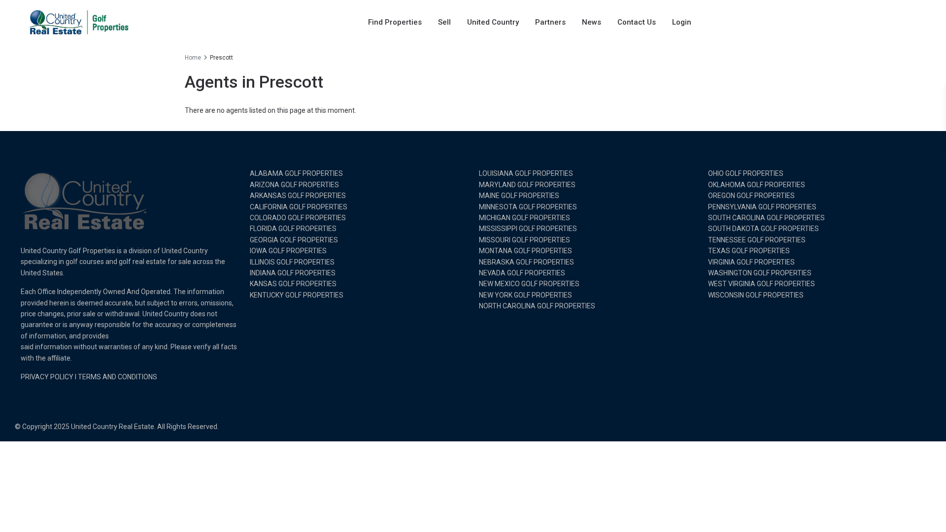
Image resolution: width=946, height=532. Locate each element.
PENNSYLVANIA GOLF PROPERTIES (762, 207)
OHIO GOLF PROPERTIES (745, 173)
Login (681, 22)
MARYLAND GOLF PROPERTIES (527, 185)
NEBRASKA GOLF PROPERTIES (526, 262)
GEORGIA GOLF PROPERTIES (294, 240)
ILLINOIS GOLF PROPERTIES (292, 262)
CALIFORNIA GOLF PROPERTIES (298, 207)
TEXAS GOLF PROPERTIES (749, 251)
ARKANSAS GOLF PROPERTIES (298, 196)
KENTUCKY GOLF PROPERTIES (296, 295)
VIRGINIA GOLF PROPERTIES (751, 262)
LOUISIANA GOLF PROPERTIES (526, 173)
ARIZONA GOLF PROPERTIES (294, 185)
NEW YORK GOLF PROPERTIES (525, 295)
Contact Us (636, 22)
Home (193, 57)
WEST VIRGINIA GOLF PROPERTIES (761, 284)
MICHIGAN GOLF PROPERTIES (524, 218)
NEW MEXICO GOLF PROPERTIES (529, 284)
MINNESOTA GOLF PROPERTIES (528, 207)
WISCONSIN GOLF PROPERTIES (756, 295)
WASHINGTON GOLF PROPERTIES (759, 273)
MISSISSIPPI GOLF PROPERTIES (528, 229)
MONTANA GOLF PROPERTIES (525, 251)
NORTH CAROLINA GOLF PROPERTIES (537, 306)
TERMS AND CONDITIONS (117, 377)
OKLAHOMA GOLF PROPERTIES (756, 185)
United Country (493, 22)
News (591, 22)
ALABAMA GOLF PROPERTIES (296, 173)
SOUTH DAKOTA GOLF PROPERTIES (763, 229)
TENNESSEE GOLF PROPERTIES (757, 240)
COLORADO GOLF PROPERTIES (298, 218)
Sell (444, 22)
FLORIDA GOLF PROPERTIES (293, 229)
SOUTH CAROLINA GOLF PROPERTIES (766, 218)
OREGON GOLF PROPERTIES (751, 196)
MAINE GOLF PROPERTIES (519, 196)
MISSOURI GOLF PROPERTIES (524, 240)
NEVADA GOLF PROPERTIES (522, 273)
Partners (550, 22)
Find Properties (395, 22)
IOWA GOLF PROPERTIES (288, 251)
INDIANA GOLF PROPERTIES (293, 273)
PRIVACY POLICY (47, 377)
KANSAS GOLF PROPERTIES (293, 284)
